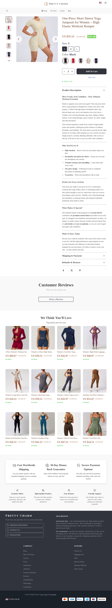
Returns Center (79, 562)
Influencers (27, 565)
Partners (26, 576)
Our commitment (62, 531)
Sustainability (28, 580)
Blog (69, 11)
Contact (62, 11)
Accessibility (53, 594)
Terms (41, 594)
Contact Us (78, 551)
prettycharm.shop (62, 521)
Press (25, 562)
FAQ (75, 558)
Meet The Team (28, 554)
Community (27, 587)
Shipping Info (79, 554)
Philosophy (27, 583)
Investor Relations (29, 572)
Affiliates (26, 569)
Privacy (46, 594)
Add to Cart (91, 71)
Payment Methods (80, 565)
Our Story (53, 11)
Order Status (78, 569)
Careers (26, 558)
